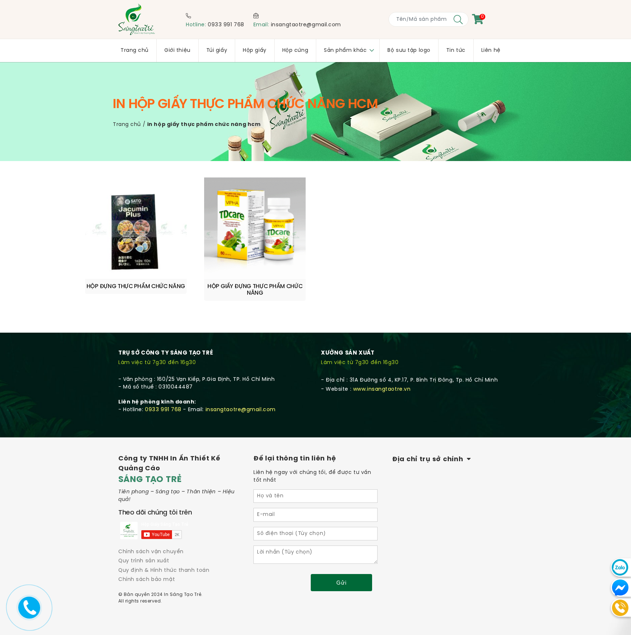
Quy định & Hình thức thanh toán (163, 570)
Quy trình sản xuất (143, 561)
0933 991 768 (226, 25)
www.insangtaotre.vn (382, 389)
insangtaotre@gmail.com (306, 25)
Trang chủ (127, 124)
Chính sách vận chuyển (151, 552)
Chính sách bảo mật (146, 579)
